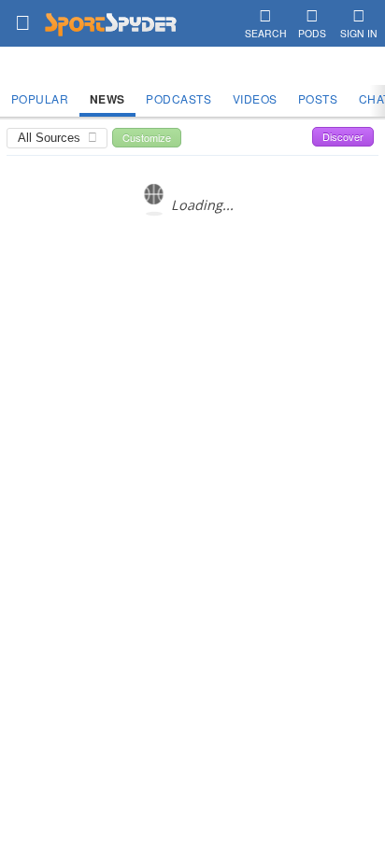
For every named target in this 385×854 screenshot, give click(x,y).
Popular (40, 98)
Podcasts (178, 98)
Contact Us (159, 350)
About (104, 350)
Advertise (223, 350)
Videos (255, 98)
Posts (318, 98)
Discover (343, 136)
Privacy (277, 350)
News (107, 99)
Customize (146, 137)
